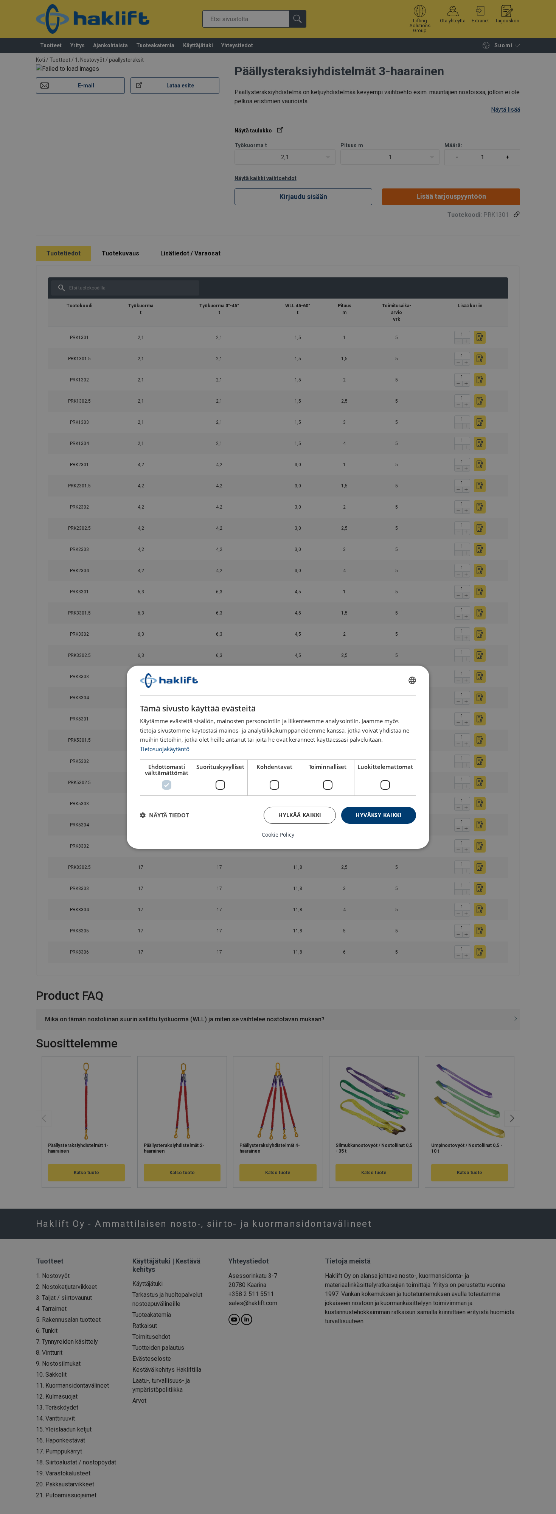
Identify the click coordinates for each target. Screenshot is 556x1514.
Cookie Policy (278, 834)
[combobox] (412, 680)
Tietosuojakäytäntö (164, 749)
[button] (164, 815)
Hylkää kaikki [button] (299, 814)
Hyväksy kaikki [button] (379, 814)
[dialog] (278, 756)
